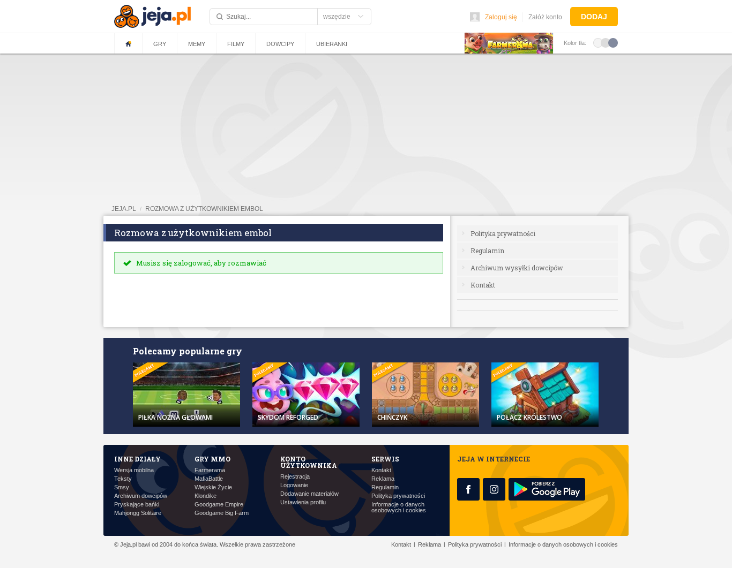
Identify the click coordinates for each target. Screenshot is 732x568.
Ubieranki (331, 44)
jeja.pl (123, 209)
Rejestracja (295, 477)
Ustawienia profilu (303, 502)
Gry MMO (212, 459)
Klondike (205, 496)
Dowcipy (280, 44)
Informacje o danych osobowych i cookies (398, 507)
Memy (196, 44)
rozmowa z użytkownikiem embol (204, 209)
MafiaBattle (209, 479)
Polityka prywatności (502, 233)
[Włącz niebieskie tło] (613, 42)
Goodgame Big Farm (222, 513)
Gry (159, 44)
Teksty (123, 479)
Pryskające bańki (136, 505)
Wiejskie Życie (213, 487)
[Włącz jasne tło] (598, 42)
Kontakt (482, 285)
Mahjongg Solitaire (137, 513)
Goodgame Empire (219, 505)
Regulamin (487, 250)
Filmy (235, 44)
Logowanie (294, 485)
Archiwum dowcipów (140, 496)
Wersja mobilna (134, 470)
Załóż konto (545, 17)
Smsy (121, 487)
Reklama (382, 479)
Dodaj (594, 16)
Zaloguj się (501, 17)
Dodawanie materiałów (309, 494)
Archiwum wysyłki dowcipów (516, 267)
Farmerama (210, 470)
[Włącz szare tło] (605, 42)
